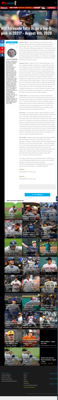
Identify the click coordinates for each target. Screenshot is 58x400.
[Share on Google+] (2, 51)
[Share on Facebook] (2, 41)
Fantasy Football (6, 377)
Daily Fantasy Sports (7, 379)
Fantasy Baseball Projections (9, 381)
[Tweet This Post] (2, 45)
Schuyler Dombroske (11, 59)
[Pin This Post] (2, 48)
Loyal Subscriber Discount (30, 385)
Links (25, 379)
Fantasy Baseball (6, 375)
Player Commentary (11, 42)
